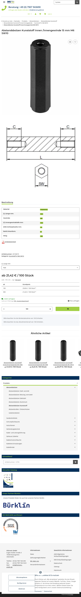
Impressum (57, 570)
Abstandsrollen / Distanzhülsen (19, 409)
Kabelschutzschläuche (13, 440)
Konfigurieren (21, 583)
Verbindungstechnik (13, 429)
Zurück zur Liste (7, 21)
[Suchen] (77, 2)
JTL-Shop (70, 594)
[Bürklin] (16, 505)
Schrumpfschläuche (13, 422)
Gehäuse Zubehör (12, 436)
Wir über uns (34, 561)
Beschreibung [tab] (7, 202)
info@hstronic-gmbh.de (36, 10)
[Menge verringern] (4, 309)
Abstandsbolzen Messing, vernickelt (20, 395)
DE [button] (29, 14)
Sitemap (56, 567)
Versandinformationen (37, 564)
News (32, 554)
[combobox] (40, 268)
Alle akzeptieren (21, 577)
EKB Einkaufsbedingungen (62, 560)
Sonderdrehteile (11, 418)
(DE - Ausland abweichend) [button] (21, 301)
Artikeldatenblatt (10, 242)
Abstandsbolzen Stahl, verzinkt (19, 391)
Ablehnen (21, 589)
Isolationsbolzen (14, 413)
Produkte (6, 383)
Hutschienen (10, 425)
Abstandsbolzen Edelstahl (17, 398)
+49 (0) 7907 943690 (30, 7)
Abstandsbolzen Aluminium (18, 402)
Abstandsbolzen (11, 387)
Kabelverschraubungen (14, 444)
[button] (35, 14)
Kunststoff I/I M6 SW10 (16, 256)
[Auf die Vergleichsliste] (70, 42)
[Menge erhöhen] (50, 309)
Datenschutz (58, 563)
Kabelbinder (10, 447)
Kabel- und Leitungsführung (15, 433)
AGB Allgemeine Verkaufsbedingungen (61, 555)
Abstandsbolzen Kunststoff (18, 406)
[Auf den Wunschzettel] (75, 42)
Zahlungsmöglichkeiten (38, 558)
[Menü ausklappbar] (4, 1)
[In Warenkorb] (75, 462)
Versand (18, 280)
